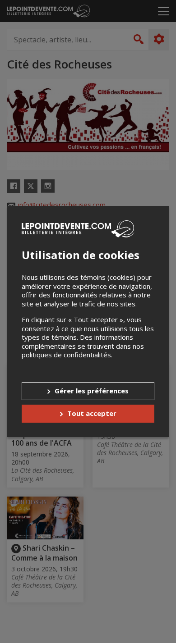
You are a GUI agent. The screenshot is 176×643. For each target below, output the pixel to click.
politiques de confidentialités (66, 354)
